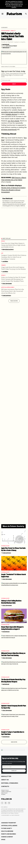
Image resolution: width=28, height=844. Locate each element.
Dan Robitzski (5, 44)
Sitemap (3, 794)
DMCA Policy (4, 793)
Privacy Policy (5, 790)
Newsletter (6, 776)
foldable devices (11, 114)
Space (3, 839)
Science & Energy (7, 837)
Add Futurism (5, 47)
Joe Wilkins (5, 261)
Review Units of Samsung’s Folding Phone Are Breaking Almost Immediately (13, 190)
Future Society (4, 27)
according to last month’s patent (12, 112)
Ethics (3, 241)
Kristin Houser (6, 631)
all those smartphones (9, 129)
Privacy (3, 275)
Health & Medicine (7, 831)
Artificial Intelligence (7, 287)
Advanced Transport (8, 823)
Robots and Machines (8, 834)
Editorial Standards (9, 783)
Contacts (5, 786)
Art (2, 253)
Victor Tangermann (7, 283)
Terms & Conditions (6, 791)
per (13, 121)
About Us (5, 780)
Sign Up (14, 770)
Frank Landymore (6, 295)
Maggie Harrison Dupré (8, 249)
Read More (14, 301)
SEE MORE (14, 742)
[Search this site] (26, 14)
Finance (3, 265)
